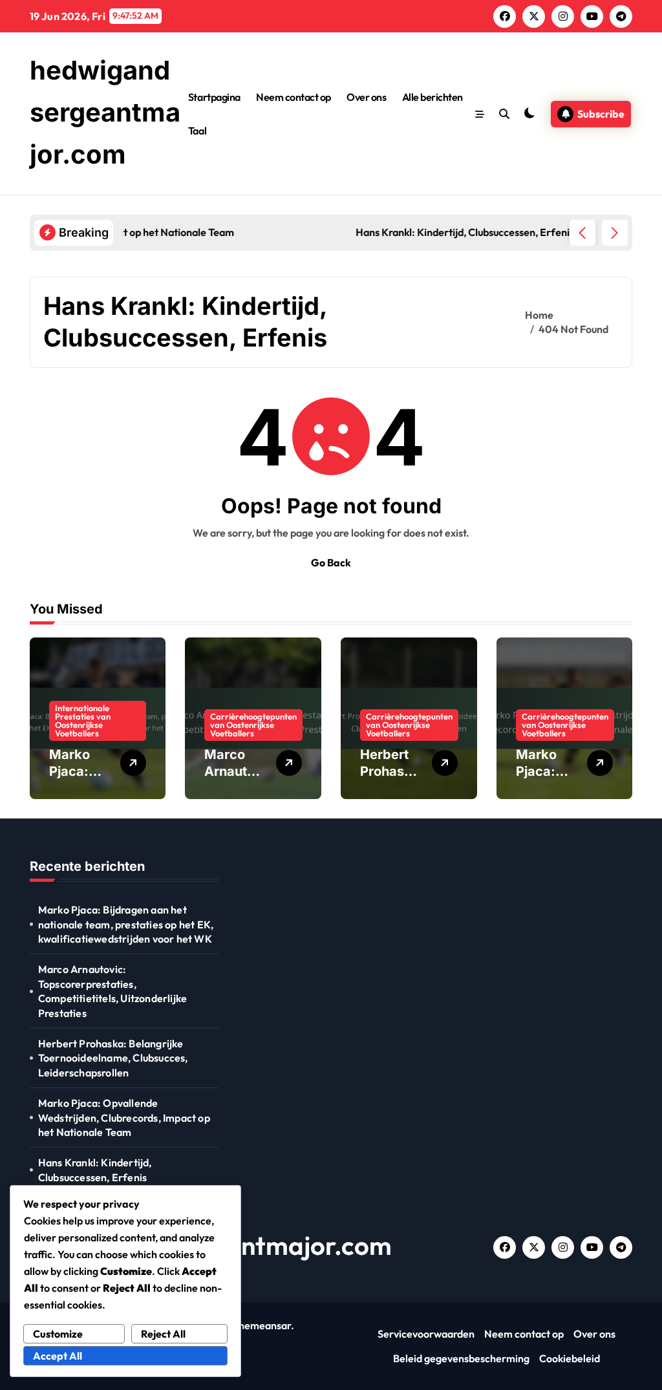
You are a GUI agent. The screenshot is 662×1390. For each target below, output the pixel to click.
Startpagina (214, 97)
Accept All (57, 1355)
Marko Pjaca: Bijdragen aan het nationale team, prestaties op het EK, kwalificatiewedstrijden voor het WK (125, 924)
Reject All (163, 1333)
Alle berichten (432, 97)
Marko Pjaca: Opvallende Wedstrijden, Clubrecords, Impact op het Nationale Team (124, 1117)
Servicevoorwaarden (426, 1333)
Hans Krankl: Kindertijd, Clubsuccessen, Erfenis (95, 1169)
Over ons (366, 97)
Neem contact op (293, 97)
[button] (615, 233)
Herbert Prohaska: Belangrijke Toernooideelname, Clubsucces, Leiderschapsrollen (113, 1058)
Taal (197, 130)
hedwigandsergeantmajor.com (105, 112)
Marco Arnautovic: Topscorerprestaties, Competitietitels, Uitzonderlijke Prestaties (112, 991)
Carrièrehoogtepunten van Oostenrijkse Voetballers (253, 724)
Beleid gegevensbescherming (461, 1358)
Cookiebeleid (569, 1358)
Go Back (331, 562)
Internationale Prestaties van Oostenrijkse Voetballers (83, 720)
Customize (58, 1333)
